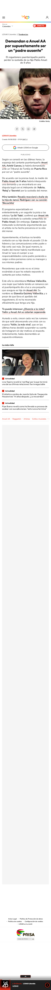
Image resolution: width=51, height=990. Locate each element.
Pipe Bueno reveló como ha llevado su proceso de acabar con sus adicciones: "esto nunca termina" (24, 407)
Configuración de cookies (34, 921)
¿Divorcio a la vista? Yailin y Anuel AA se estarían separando (23, 310)
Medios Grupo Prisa (25, 939)
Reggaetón (16, 419)
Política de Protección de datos (31, 919)
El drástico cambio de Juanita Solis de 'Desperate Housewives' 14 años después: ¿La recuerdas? (24, 395)
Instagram (20, 897)
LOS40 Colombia (25, 17)
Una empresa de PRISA (25, 932)
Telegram (34, 129)
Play (47, 985)
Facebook (17, 129)
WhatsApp (28, 129)
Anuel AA (43, 215)
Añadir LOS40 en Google (27, 147)
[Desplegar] (25, 976)
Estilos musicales (39, 419)
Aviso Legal (12, 919)
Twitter (22, 129)
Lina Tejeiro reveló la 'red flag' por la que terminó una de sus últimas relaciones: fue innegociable (24, 383)
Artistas (27, 419)
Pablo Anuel (8, 181)
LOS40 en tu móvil (25, 924)
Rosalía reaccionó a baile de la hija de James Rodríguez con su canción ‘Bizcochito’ (25, 200)
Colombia (6, 26)
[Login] (47, 17)
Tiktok (15, 897)
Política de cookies (15, 921)
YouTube (25, 897)
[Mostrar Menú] (3, 17)
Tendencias (23, 34)
